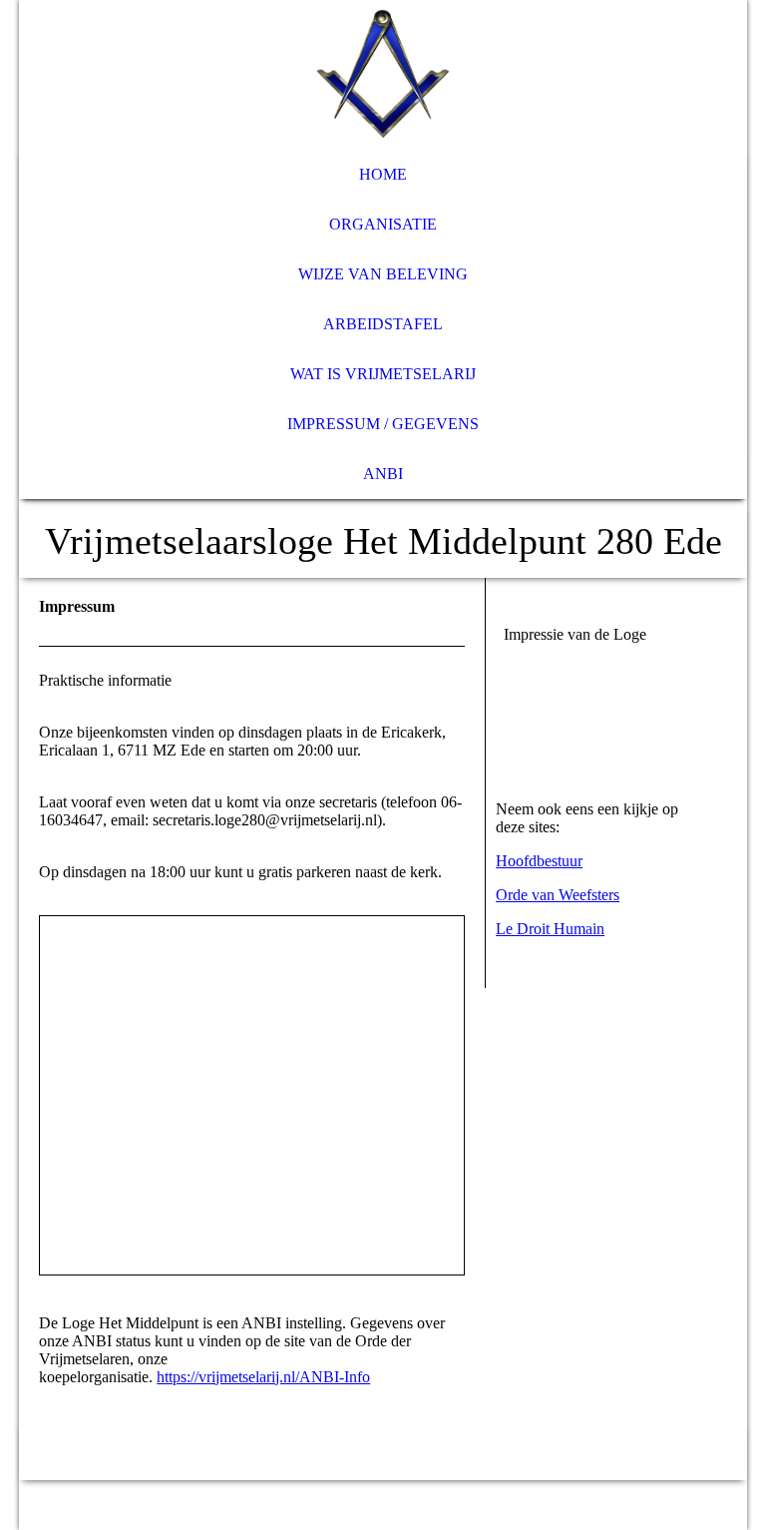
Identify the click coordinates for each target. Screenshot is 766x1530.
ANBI (383, 473)
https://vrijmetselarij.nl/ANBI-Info (263, 1376)
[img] (383, 75)
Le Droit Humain (550, 928)
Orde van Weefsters (557, 894)
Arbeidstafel (383, 323)
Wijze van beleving (383, 273)
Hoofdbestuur (539, 860)
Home (383, 174)
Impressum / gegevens (383, 423)
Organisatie (383, 224)
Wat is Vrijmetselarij (383, 373)
